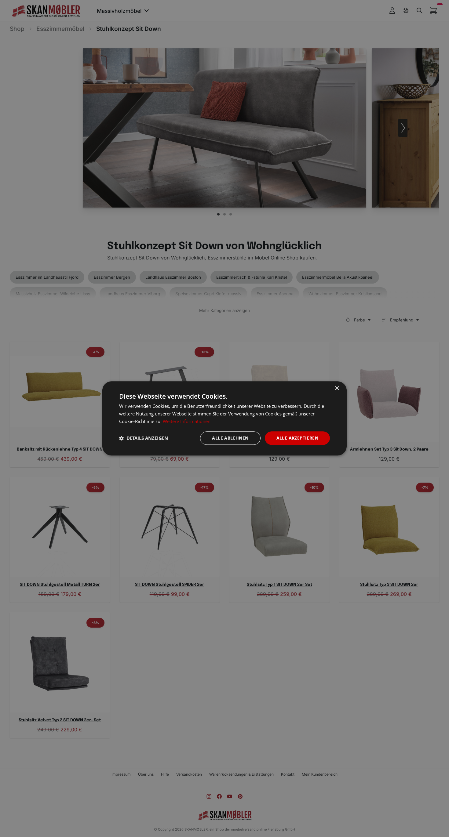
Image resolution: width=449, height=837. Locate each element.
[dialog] (224, 418)
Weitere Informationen (186, 421)
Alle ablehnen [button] (230, 438)
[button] (143, 438)
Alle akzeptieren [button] (297, 438)
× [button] (336, 388)
